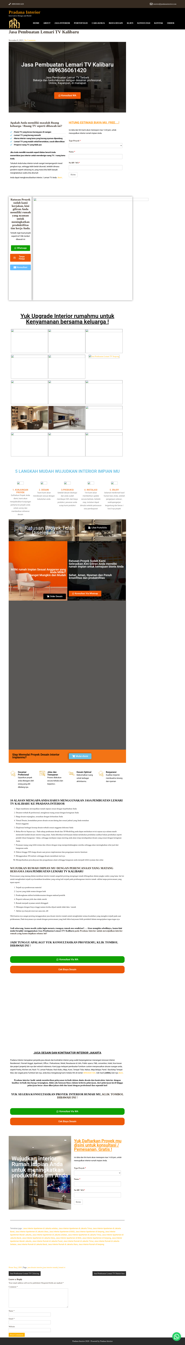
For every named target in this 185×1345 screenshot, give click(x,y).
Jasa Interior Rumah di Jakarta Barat (32, 1244)
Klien (130, 23)
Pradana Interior (24, 12)
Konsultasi (143, 23)
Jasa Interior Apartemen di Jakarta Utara (31, 1231)
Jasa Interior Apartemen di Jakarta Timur (75, 1228)
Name (12, 1311)
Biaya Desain (116, 23)
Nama (72, 152)
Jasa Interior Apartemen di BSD (62, 1231)
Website (12, 1326)
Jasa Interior (62, 23)
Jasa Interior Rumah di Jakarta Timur (78, 1241)
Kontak (158, 23)
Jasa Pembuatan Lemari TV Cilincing (24, 1273)
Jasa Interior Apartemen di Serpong (89, 1231)
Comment (13, 1287)
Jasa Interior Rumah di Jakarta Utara (63, 1244)
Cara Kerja (98, 23)
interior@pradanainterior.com (164, 4)
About (46, 23)
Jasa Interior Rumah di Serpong (91, 1244)
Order (170, 23)
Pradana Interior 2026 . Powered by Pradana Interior (92, 1341)
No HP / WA (74, 163)
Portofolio (81, 23)
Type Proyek (75, 141)
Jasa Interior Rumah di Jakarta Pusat (47, 1241)
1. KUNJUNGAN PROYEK (20, 491)
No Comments (30, 40)
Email (12, 1319)
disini (60, 177)
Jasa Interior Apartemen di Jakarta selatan (40, 1228)
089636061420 (89, 1073)
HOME (36, 23)
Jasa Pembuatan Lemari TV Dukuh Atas (109, 1273)
